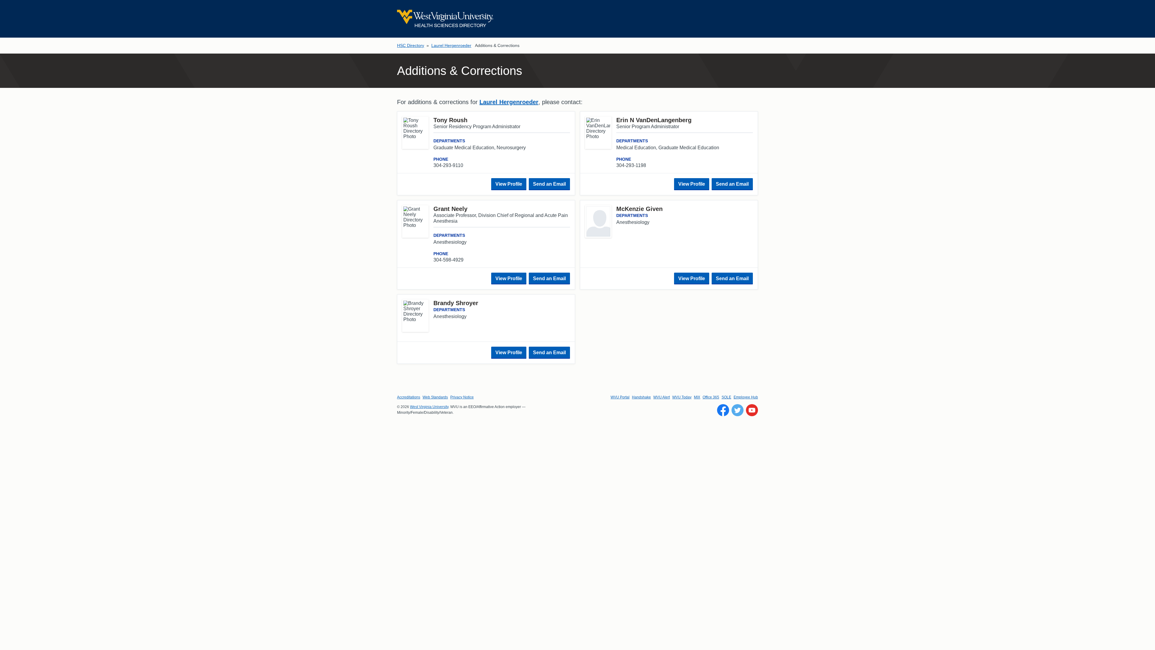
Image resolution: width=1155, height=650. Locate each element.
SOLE (726, 397)
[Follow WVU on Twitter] (738, 410)
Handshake (641, 397)
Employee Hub (746, 397)
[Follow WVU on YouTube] (752, 410)
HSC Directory (410, 45)
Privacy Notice (462, 397)
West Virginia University (429, 407)
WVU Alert (661, 397)
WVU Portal (620, 397)
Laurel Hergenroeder (451, 45)
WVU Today (681, 397)
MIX (697, 397)
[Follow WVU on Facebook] (723, 410)
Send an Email (549, 184)
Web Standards (435, 397)
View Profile (508, 184)
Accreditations (408, 397)
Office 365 (711, 397)
